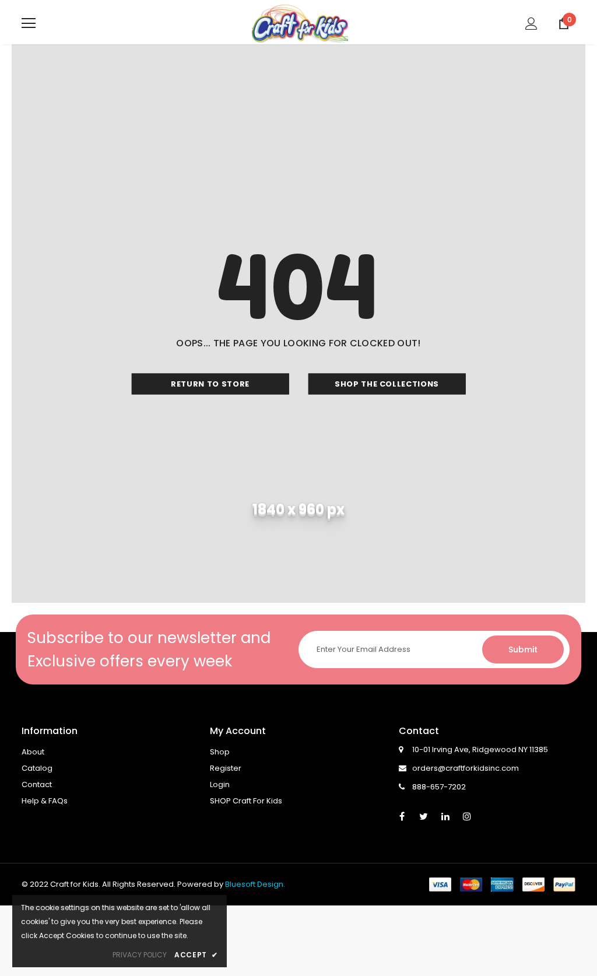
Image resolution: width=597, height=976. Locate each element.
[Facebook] (402, 815)
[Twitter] (423, 815)
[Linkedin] (445, 815)
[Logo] (300, 23)
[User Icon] (531, 23)
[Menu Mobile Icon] (29, 23)
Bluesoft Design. (255, 884)
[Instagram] (466, 815)
